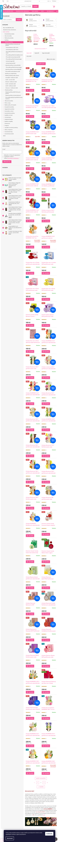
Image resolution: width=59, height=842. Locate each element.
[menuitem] (7, 11)
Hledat (35, 6)
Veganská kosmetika (9, 109)
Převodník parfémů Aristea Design (14, 59)
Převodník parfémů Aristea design (14, 67)
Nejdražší (37, 53)
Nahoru (41, 786)
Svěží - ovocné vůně (10, 80)
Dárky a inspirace (9, 129)
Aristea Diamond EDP (10, 63)
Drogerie (7, 125)
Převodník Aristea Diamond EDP (13, 57)
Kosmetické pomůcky (10, 113)
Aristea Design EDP (10, 61)
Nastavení (10, 838)
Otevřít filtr (40, 63)
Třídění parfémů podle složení (12, 75)
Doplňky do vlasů (8, 115)
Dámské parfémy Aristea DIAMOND (13, 69)
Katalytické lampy (9, 119)
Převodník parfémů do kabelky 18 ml (14, 55)
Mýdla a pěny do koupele (10, 105)
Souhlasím (49, 834)
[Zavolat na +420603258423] (4, 1)
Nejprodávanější (46, 53)
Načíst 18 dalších (41, 778)
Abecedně (29, 56)
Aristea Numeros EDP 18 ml (12, 47)
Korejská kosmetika (9, 107)
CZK (48, 1)
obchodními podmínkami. (13, 158)
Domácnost (7, 123)
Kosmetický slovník (9, 134)
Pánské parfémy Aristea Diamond (13, 95)
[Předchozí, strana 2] (37, 782)
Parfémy (7, 40)
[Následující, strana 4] (44, 782)
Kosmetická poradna (9, 34)
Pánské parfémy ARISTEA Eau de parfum (12, 92)
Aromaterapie (8, 117)
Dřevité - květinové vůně (11, 82)
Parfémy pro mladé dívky (11, 73)
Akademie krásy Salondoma (9, 30)
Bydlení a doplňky (9, 121)
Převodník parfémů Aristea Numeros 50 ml (14, 52)
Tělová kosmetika (9, 101)
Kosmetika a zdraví (9, 111)
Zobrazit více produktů (40, 48)
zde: (44, 815)
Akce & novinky (8, 36)
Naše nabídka (6, 32)
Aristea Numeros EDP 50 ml (12, 49)
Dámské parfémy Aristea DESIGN (12, 65)
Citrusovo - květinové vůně (11, 88)
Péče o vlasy (8, 103)
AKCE (4, 136)
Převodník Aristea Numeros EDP (12, 71)
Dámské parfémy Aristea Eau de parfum (12, 44)
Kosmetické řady (9, 132)
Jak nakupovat (27, 1)
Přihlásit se (7, 161)
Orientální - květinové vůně (11, 77)
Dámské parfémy (9, 42)
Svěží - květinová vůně (10, 86)
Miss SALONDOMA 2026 (8, 28)
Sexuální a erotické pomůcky (11, 127)
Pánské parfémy (9, 90)
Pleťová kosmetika (9, 38)
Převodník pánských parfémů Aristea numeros (13, 98)
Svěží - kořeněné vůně (10, 84)
